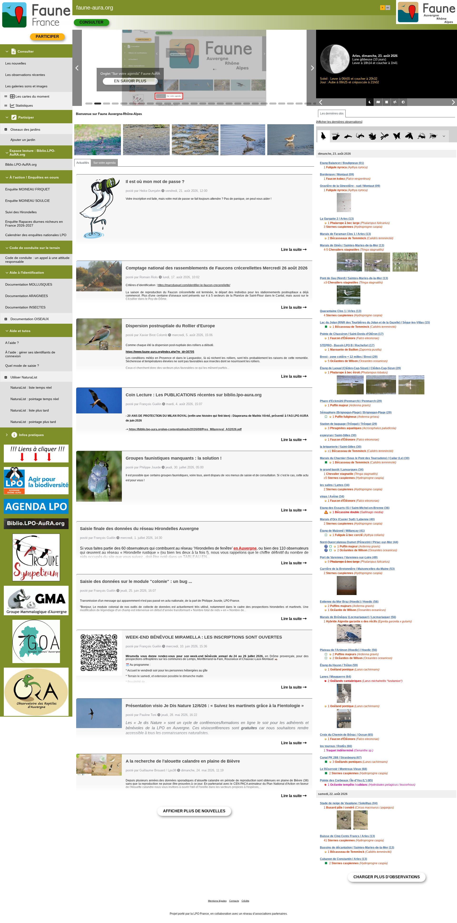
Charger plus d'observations (386, 877)
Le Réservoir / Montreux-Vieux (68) (343, 769)
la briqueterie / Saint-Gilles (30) (340, 446)
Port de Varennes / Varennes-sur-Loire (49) (349, 557)
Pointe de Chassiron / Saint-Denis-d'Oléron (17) (351, 334)
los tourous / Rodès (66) (336, 746)
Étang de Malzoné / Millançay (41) (342, 530)
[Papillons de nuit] (409, 136)
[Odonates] (384, 136)
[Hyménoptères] (433, 136)
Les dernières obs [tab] (331, 113)
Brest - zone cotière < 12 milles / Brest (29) (349, 356)
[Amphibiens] (372, 136)
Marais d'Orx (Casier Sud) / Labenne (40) (347, 519)
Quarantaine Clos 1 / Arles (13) (340, 311)
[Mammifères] (336, 136)
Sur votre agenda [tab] (104, 162)
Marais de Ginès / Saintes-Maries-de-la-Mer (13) (352, 245)
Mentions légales (217, 900)
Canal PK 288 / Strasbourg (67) (341, 757)
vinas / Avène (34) (332, 496)
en (388, 7)
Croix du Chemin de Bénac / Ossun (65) (346, 734)
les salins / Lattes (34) (334, 485)
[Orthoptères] (421, 136)
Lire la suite (292, 250)
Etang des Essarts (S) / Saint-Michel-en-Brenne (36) (354, 508)
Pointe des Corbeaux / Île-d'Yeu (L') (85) (346, 780)
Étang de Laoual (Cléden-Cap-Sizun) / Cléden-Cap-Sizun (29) (360, 368)
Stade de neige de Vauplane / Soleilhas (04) (349, 803)
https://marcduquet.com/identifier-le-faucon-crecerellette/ (194, 285)
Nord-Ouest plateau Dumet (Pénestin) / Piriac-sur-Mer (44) (359, 542)
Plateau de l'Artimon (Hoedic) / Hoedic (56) (348, 650)
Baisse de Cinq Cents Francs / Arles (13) (347, 836)
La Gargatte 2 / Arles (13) (337, 218)
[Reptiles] (360, 136)
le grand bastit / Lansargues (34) (341, 469)
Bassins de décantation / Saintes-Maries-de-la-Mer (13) (357, 847)
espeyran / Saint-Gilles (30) (338, 435)
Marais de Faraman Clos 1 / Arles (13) (345, 234)
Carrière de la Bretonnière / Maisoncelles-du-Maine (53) (357, 569)
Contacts (234, 900)
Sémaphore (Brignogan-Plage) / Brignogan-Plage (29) (356, 412)
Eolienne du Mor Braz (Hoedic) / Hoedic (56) (349, 601)
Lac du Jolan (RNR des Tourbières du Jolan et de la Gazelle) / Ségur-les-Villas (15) (375, 322)
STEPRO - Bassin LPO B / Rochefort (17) (347, 345)
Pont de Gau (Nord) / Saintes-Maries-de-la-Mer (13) (354, 278)
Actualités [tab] (82, 162)
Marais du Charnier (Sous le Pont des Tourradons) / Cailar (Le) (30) (364, 458)
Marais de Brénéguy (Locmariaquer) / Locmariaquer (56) (358, 617)
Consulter (91, 22)
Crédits (245, 900)
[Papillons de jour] (397, 136)
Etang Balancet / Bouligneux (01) (342, 163)
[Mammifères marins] (348, 136)
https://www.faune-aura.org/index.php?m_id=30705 (160, 351)
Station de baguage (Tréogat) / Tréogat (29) (348, 424)
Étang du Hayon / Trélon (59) (339, 665)
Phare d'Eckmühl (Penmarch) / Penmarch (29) (351, 401)
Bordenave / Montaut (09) (337, 174)
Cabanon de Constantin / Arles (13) (343, 859)
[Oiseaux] (324, 136)
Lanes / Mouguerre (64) (335, 676)
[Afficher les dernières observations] (339, 122)
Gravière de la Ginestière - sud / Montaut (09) (350, 186)
